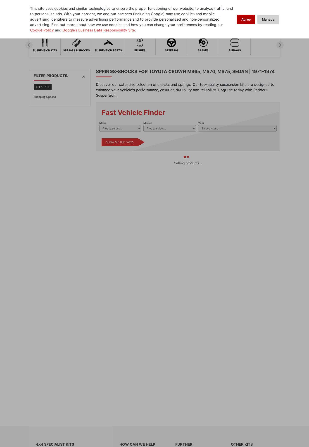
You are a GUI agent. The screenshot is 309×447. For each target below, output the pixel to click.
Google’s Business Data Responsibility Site (98, 30)
